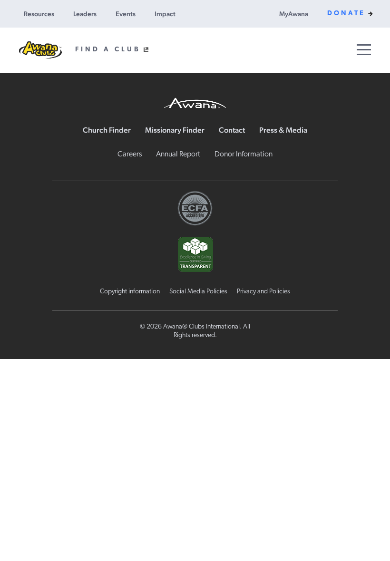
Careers (129, 154)
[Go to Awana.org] (195, 101)
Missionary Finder (175, 130)
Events (126, 14)
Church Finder (107, 130)
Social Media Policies (198, 291)
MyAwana (293, 14)
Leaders (85, 14)
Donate (346, 13)
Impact (165, 14)
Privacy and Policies (263, 291)
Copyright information (130, 291)
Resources (39, 14)
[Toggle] (364, 49)
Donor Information (243, 154)
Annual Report (178, 154)
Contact (232, 130)
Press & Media (283, 130)
